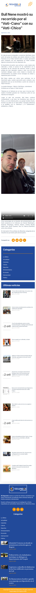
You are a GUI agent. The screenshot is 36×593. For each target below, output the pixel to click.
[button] (13, 240)
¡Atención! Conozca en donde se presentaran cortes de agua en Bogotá (20, 545)
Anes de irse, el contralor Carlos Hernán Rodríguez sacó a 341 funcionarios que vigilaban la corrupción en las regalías (21, 373)
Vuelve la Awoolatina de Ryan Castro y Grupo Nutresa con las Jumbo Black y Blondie (22, 437)
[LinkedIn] (22, 509)
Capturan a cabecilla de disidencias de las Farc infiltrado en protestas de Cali (22, 569)
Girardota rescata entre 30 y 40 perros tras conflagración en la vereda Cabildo (21, 453)
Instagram (11, 94)
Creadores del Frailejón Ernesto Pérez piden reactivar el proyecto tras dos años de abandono (22, 467)
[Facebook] (14, 509)
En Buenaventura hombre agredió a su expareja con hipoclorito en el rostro (21, 581)
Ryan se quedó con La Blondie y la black (21, 339)
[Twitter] (18, 509)
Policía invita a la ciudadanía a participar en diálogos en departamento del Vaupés (20, 557)
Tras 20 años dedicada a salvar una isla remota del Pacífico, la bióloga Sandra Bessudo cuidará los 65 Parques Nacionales (22, 325)
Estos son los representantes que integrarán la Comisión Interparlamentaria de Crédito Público (22, 389)
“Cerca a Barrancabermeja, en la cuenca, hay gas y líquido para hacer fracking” (22, 291)
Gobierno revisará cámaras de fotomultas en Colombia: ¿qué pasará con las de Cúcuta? (22, 356)
